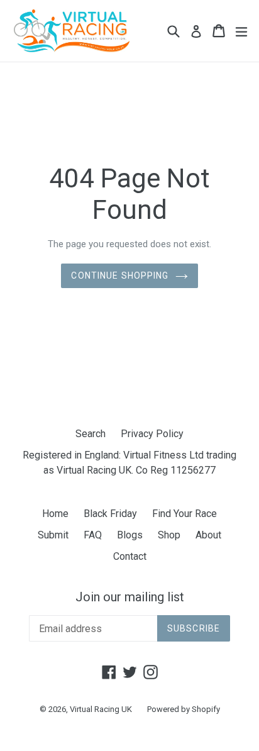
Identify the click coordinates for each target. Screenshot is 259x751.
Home (55, 514)
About (208, 535)
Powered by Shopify (183, 709)
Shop (169, 535)
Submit (53, 535)
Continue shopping (119, 275)
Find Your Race (184, 514)
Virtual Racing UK (101, 709)
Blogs (130, 535)
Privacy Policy (152, 434)
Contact (129, 556)
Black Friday (110, 514)
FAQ (93, 535)
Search (90, 434)
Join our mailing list (129, 596)
